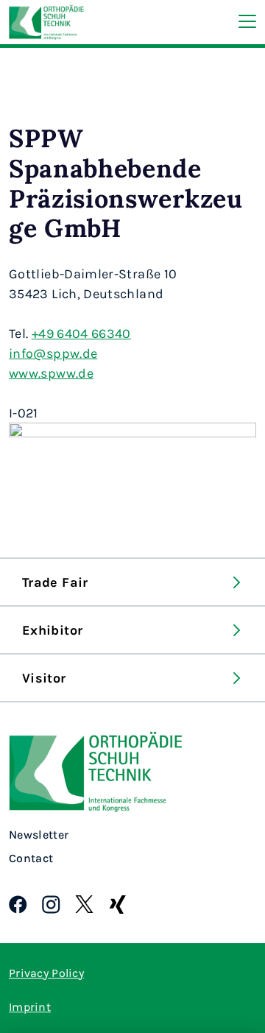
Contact (31, 858)
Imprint (30, 1006)
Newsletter (38, 835)
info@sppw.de (53, 353)
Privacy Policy (46, 972)
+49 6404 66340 (81, 333)
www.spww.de (51, 372)
